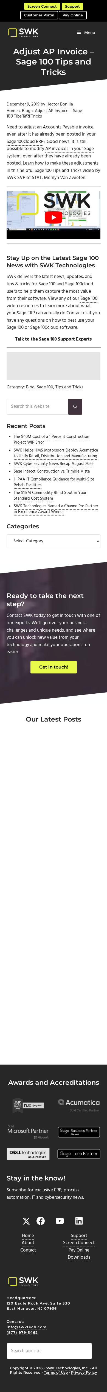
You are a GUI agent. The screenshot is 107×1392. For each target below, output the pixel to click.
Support (72, 6)
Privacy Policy (84, 1372)
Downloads (79, 1257)
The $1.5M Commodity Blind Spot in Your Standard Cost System (50, 496)
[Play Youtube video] (53, 217)
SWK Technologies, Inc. (67, 1368)
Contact (28, 1250)
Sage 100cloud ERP (25, 141)
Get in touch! (53, 667)
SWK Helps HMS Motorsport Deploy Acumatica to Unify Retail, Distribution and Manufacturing (56, 453)
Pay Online (73, 15)
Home (12, 111)
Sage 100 (45, 387)
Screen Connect (42, 6)
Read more (30, 851)
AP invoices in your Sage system (50, 152)
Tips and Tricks (69, 387)
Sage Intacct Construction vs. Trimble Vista (52, 471)
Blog (26, 111)
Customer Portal (39, 15)
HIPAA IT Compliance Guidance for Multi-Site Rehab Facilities (54, 482)
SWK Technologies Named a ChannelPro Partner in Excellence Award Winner (56, 509)
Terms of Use (56, 1372)
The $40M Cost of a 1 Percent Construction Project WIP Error (51, 439)
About (28, 1243)
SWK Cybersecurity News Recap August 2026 (54, 464)
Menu (89, 32)
